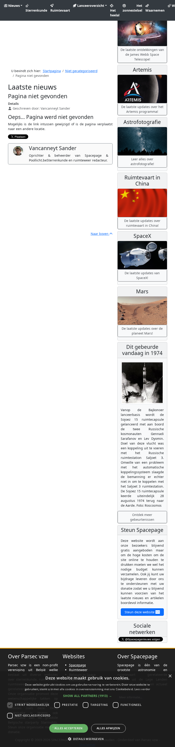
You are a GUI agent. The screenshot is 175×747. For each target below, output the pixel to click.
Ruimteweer (78, 670)
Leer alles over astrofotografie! (142, 161)
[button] (87, 695)
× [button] (170, 676)
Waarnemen (155, 10)
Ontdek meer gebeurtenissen (142, 517)
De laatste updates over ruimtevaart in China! (142, 223)
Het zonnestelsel (132, 8)
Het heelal (114, 12)
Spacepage (77, 665)
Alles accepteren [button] (68, 728)
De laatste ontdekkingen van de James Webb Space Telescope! (142, 54)
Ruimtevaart (60, 10)
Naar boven (100, 233)
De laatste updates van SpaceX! (142, 275)
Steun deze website (140, 612)
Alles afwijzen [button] (108, 728)
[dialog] (87, 709)
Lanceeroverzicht (90, 5)
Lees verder (142, 689)
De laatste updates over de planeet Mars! (142, 330)
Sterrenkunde (36, 10)
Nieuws (13, 5)
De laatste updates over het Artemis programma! (142, 109)
